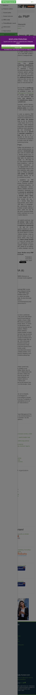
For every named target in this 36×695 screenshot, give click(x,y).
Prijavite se (17, 47)
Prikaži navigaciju (9, 2)
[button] (32, 2)
